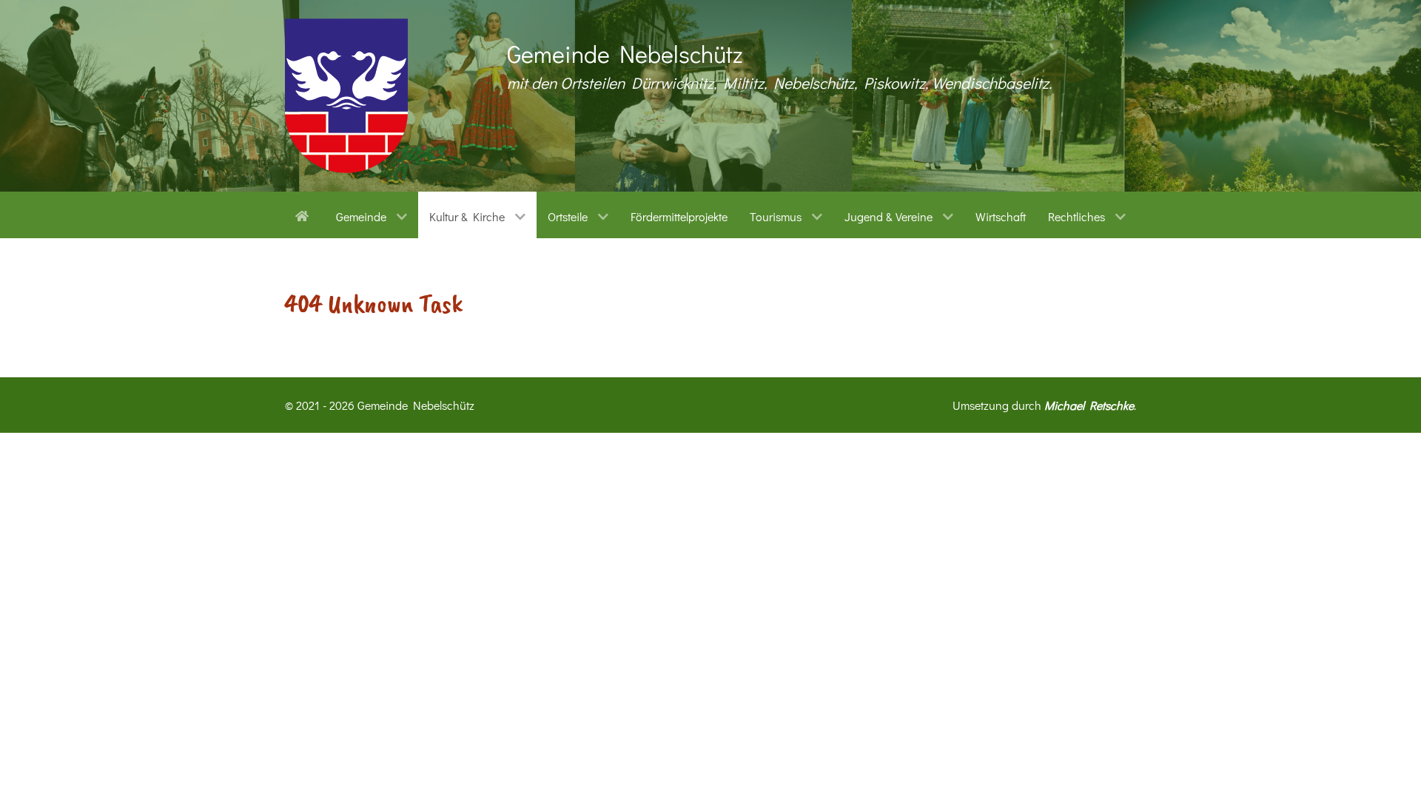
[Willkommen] (304, 214)
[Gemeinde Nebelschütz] (346, 95)
